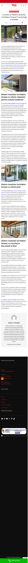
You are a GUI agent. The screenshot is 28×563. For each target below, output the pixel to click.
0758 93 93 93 (7, 378)
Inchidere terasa (14, 11)
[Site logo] (14, 5)
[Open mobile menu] (2, 5)
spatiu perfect (19, 303)
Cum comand (4, 407)
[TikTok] (14, 419)
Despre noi (3, 399)
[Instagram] (4, 419)
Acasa (2, 396)
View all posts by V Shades (14, 344)
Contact (3, 402)
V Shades (9, 23)
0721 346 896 (7, 384)
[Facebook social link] (22, 5)
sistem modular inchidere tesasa (13, 65)
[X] (9, 419)
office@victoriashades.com (7, 371)
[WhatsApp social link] (26, 5)
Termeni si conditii (5, 405)
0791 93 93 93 (7, 376)
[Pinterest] (12, 419)
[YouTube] (7, 419)
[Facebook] (2, 419)
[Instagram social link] (24, 5)
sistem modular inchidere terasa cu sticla (13, 103)
